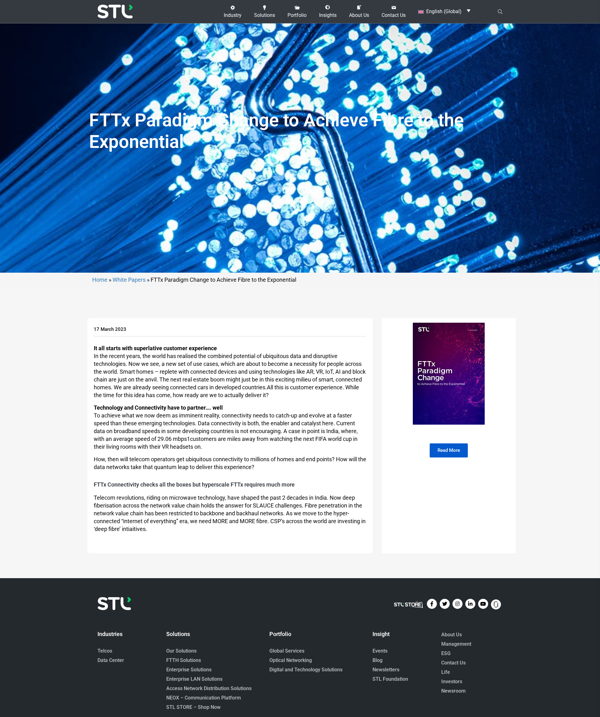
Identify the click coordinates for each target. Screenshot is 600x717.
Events (380, 651)
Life (445, 672)
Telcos (105, 651)
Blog (377, 660)
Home (100, 279)
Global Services (286, 651)
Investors (451, 681)
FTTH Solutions (183, 660)
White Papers (129, 279)
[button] (233, 11)
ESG (446, 653)
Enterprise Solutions (189, 670)
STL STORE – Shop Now (193, 707)
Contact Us (453, 663)
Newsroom (453, 691)
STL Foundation (390, 679)
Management (456, 644)
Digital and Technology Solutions (305, 670)
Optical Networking (290, 660)
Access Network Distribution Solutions (209, 688)
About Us (451, 635)
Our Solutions (181, 651)
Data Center (111, 660)
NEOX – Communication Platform (203, 698)
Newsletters (385, 670)
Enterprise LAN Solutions (194, 679)
